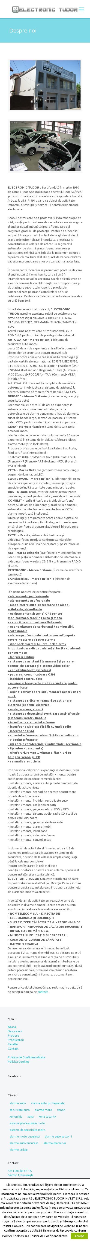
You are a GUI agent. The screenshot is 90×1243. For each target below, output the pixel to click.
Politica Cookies (18, 1061)
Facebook (14, 1076)
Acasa (12, 1026)
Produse (13, 1035)
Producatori (16, 1039)
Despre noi (15, 1031)
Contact (13, 1048)
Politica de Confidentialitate (26, 1057)
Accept (79, 1236)
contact (43, 991)
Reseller (13, 1044)
